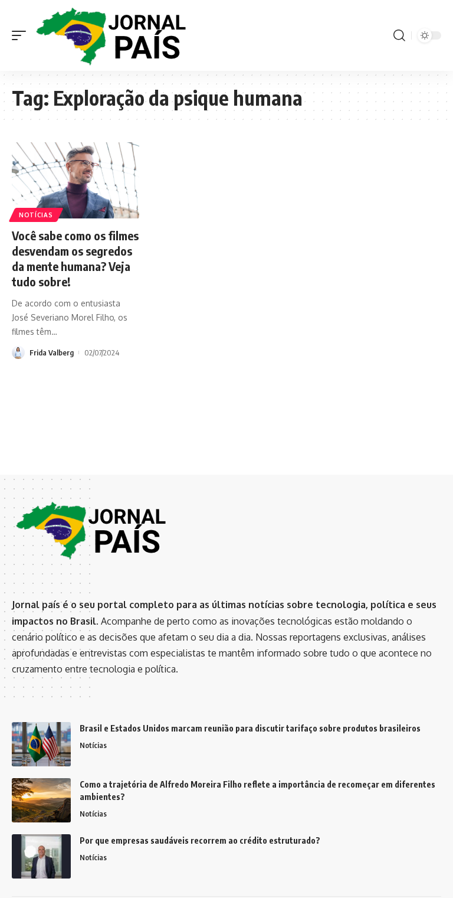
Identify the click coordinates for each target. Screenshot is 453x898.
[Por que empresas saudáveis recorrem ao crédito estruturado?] (41, 856)
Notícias (36, 214)
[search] (399, 35)
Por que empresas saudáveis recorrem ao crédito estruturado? (200, 840)
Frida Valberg (51, 352)
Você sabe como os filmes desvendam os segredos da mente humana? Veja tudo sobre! (75, 258)
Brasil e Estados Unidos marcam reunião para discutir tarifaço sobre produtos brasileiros (250, 728)
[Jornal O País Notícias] (112, 35)
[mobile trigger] (22, 35)
